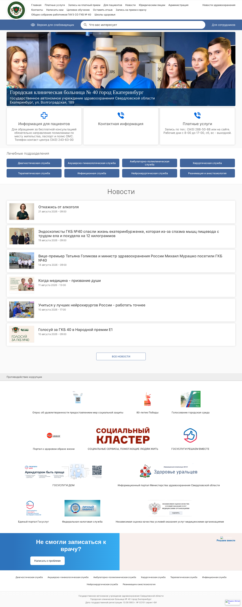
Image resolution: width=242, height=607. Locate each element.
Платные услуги (55, 5)
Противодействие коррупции (24, 376)
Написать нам (54, 9)
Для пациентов (113, 5)
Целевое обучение (78, 9)
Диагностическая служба (34, 163)
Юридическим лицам (152, 5)
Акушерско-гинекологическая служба (92, 163)
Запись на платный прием (84, 5)
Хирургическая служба (207, 163)
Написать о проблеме (47, 560)
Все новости (121, 356)
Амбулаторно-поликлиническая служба (149, 163)
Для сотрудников (223, 25)
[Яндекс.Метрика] (232, 602)
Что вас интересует (103, 24)
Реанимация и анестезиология (207, 173)
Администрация (178, 5)
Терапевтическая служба (34, 173)
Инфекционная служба (92, 173)
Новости (130, 5)
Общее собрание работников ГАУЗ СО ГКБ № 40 (61, 14)
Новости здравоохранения (218, 5)
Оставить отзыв (102, 9)
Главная (36, 5)
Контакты (37, 9)
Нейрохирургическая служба (149, 173)
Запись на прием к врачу (131, 9)
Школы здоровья (104, 14)
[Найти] (84, 24)
